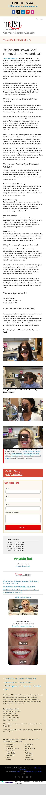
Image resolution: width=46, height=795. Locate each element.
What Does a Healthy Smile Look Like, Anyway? (19, 586)
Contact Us (37, 686)
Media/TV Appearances (12, 686)
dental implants (18, 456)
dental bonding (17, 453)
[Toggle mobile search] (37, 19)
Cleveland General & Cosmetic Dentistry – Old (20, 678)
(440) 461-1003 (13, 474)
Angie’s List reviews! (23, 566)
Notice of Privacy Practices (34, 771)
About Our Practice (10, 682)
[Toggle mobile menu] (42, 19)
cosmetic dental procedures (31, 451)
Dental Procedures (26, 682)
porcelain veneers (29, 453)
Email (7, 504)
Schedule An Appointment (24, 6)
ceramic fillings (29, 456)
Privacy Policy (15, 771)
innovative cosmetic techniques (22, 626)
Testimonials (27, 686)
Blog (5, 689)
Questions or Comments (12, 512)
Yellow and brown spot (10, 58)
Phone (7, 496)
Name (7, 488)
